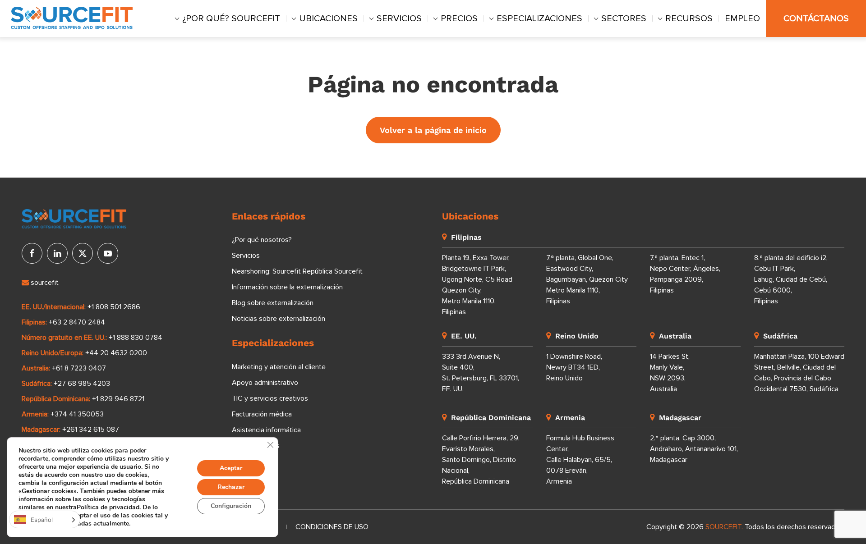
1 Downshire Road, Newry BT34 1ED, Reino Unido (574, 367)
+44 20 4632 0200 (116, 353)
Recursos (689, 18)
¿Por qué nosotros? (262, 239)
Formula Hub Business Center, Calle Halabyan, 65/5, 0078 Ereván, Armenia (580, 459)
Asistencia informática (266, 430)
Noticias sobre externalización (278, 318)
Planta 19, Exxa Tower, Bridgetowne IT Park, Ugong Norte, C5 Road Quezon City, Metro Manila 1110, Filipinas (477, 284)
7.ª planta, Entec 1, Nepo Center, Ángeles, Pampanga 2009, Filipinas (685, 274)
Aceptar (231, 468)
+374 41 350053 (77, 414)
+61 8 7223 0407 (79, 368)
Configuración (231, 506)
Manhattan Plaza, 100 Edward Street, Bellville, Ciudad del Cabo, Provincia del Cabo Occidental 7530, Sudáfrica (799, 373)
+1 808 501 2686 (114, 307)
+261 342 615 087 (90, 429)
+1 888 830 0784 (135, 337)
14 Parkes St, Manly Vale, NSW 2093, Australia (670, 373)
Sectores (623, 18)
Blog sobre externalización (272, 302)
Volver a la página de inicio (433, 130)
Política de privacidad (108, 507)
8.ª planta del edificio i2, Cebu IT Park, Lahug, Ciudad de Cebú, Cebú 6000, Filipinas (791, 279)
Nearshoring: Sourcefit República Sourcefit (297, 271)
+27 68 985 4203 (82, 383)
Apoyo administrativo (265, 382)
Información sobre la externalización (287, 287)
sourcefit (44, 282)
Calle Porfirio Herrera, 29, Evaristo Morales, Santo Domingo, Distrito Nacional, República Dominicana (481, 459)
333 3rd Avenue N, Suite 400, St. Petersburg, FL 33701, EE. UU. (480, 373)
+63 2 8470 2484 (77, 322)
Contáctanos (816, 18)
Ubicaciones (328, 18)
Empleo (742, 18)
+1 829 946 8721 (118, 398)
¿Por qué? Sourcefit (231, 18)
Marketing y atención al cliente (279, 366)
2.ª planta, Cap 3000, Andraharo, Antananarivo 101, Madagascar (694, 448)
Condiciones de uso (332, 526)
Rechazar (230, 487)
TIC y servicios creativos (270, 398)
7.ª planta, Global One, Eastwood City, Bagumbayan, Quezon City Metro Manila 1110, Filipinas (587, 279)
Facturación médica (262, 414)
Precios (459, 18)
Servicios (399, 18)
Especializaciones (539, 18)
